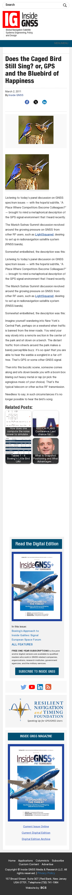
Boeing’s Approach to (25, 631)
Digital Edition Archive (36, 839)
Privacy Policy (46, 873)
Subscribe (58, 861)
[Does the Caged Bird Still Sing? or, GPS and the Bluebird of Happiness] (36, 131)
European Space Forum (26, 640)
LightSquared (44, 235)
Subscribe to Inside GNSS (37, 671)
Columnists (42, 861)
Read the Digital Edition (36, 544)
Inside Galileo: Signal (25, 635)
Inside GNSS (16, 95)
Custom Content (29, 864)
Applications (25, 861)
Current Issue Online (36, 826)
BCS (43, 888)
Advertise (47, 864)
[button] (61, 43)
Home (11, 861)
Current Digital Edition (36, 833)
